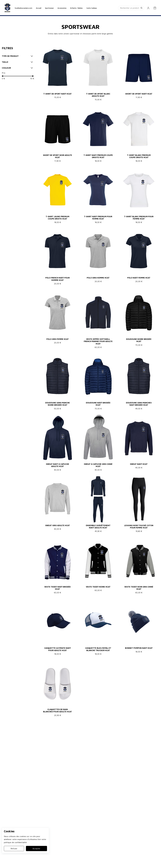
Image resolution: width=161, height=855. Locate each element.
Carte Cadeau (91, 8)
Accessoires (62, 8)
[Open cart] (155, 8)
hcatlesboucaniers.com (23, 8)
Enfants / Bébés (76, 8)
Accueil (38, 8)
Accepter (36, 848)
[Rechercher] (141, 8)
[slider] (2, 76)
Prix (3, 73)
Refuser (14, 848)
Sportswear (49, 8)
